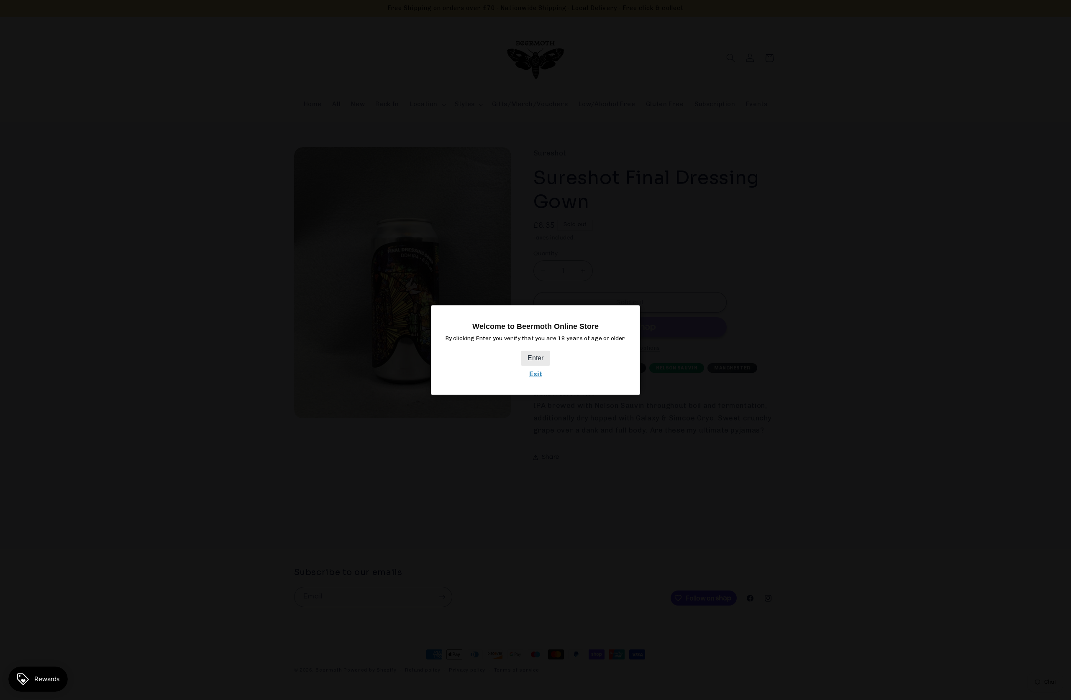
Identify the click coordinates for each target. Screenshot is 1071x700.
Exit (535, 374)
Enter (535, 357)
